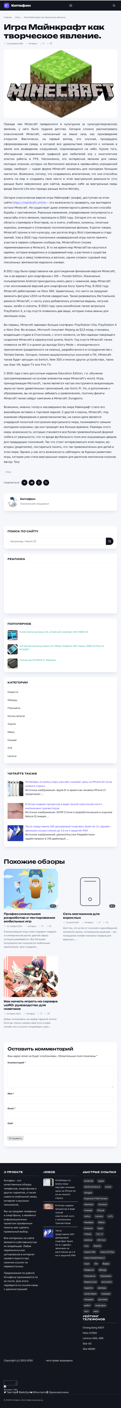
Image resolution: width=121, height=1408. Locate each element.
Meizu (11, 732)
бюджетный (90, 1282)
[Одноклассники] (39, 483)
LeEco (87, 1216)
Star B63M (89, 1348)
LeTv (110, 1216)
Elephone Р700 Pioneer (95, 1198)
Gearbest (88, 1204)
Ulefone (88, 1240)
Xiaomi (12, 724)
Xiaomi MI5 (89, 1252)
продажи (88, 1299)
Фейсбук (24, 1392)
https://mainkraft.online (29, 202)
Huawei (12, 740)
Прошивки (105, 1276)
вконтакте (107, 1282)
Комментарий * (17, 1062)
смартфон (100, 1305)
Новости (13, 692)
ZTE (10, 748)
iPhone (100, 1210)
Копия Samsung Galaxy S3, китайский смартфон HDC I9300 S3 (54, 631)
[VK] (24, 483)
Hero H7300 (90, 1332)
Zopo (86, 1263)
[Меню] (71, 5)
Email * (12, 1108)
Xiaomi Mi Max (107, 1252)
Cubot (108, 1187)
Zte (96, 1263)
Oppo (100, 1228)
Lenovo (12, 756)
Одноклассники (58, 1392)
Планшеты (14, 708)
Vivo (86, 1246)
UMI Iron (101, 1240)
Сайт (10, 1123)
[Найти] (109, 541)
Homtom (102, 1204)
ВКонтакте (39, 1392)
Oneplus (88, 1228)
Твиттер (11, 1392)
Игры (8, 472)
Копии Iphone (16, 716)
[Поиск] (114, 5)
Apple (101, 1181)
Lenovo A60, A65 (93, 1338)
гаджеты (88, 1288)
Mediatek (88, 1222)
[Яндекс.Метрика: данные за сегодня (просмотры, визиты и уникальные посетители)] (11, 1387)
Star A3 (87, 1343)
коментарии (90, 1293)
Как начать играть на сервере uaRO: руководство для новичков (31, 1005)
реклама (102, 1299)
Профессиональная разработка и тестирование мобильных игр (29, 917)
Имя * (11, 1093)
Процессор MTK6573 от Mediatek (38, 660)
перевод (105, 1293)
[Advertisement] (60, 587)
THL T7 (99, 1234)
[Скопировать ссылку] (46, 483)
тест (86, 1311)
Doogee (88, 1192)
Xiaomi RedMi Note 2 (94, 1258)
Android (88, 1181)
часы (96, 1311)
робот (87, 1305)
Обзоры (12, 700)
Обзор (102, 1269)
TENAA (87, 1234)
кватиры (102, 1288)
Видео (106, 1263)
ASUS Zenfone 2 (92, 1187)
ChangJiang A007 (93, 1327)
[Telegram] (32, 483)
